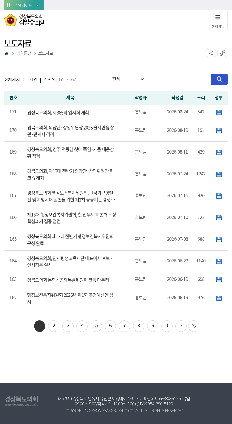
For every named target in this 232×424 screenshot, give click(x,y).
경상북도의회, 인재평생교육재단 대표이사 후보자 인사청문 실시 (70, 261)
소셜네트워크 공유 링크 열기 (211, 53)
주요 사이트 (23, 5)
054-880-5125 (168, 398)
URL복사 (222, 53)
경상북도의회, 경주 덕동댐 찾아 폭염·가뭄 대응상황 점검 (70, 152)
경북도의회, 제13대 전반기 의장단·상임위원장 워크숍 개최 (70, 174)
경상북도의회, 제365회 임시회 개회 (58, 112)
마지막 (193, 326)
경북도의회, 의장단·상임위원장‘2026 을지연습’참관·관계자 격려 (70, 130)
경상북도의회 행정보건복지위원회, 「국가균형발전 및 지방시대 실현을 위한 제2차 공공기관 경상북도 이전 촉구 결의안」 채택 (71, 196)
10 (167, 326)
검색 (219, 79)
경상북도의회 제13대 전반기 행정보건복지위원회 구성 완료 (70, 239)
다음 (181, 326)
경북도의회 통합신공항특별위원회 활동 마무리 (68, 279)
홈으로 (6, 53)
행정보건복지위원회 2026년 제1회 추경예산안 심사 (70, 298)
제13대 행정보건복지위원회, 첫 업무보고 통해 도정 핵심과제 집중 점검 (71, 218)
